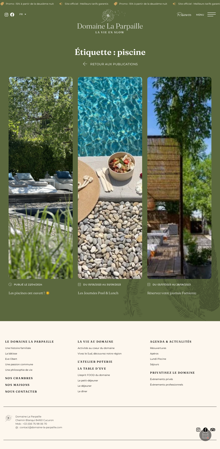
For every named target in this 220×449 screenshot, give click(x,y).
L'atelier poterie (95, 361)
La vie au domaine (96, 341)
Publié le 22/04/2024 (28, 284)
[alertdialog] (110, 4)
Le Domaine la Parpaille (29, 341)
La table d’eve (92, 368)
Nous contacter (21, 391)
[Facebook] (12, 15)
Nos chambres (19, 378)
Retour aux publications (114, 64)
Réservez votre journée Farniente (171, 293)
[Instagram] (6, 15)
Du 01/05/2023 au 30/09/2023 (102, 284)
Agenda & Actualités (171, 341)
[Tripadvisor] (212, 429)
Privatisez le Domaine (172, 372)
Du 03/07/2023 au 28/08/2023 (172, 284)
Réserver (184, 14)
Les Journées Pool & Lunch (98, 293)
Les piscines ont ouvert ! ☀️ (29, 293)
